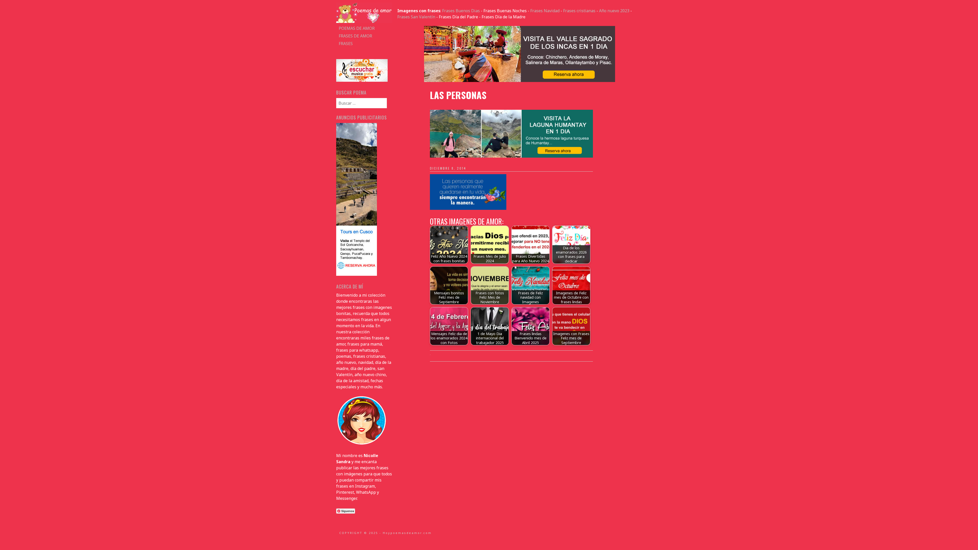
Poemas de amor (357, 28)
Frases (346, 43)
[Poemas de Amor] (364, 21)
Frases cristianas (579, 10)
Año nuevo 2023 (614, 10)
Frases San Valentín (416, 17)
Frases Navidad (545, 10)
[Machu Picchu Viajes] (519, 80)
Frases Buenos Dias (461, 10)
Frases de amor (355, 36)
